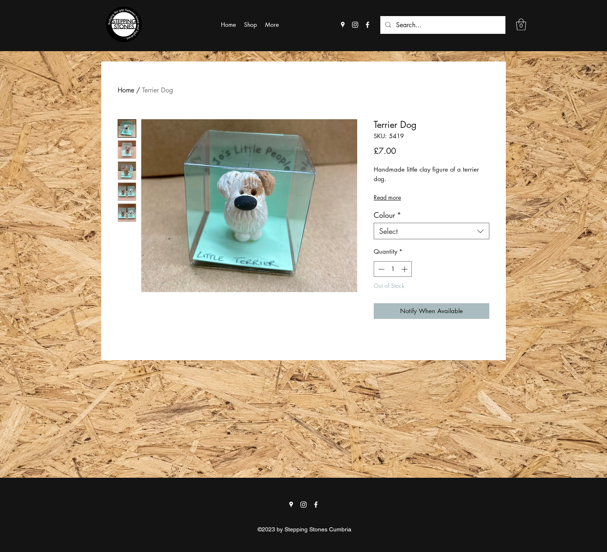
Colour (387, 214)
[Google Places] (343, 25)
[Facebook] (367, 25)
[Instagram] (355, 25)
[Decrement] (380, 269)
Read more (387, 197)
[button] (521, 25)
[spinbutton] (393, 269)
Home (126, 90)
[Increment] (405, 269)
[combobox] (431, 231)
